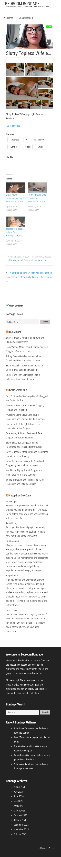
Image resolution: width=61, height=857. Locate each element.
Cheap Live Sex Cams (20, 495)
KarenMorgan (12, 540)
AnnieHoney (11, 523)
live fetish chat (13, 125)
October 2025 (20, 834)
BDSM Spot (15, 332)
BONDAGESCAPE (18, 390)
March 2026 (19, 810)
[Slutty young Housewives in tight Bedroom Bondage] (15, 187)
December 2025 (21, 824)
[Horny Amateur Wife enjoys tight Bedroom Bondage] (37, 187)
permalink (42, 260)
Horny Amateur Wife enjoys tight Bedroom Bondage (37, 198)
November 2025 (21, 829)
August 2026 (19, 787)
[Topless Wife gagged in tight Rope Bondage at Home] (15, 222)
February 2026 (20, 815)
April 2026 (18, 805)
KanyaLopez (12, 501)
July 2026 (18, 791)
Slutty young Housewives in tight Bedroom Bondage (15, 198)
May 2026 (18, 801)
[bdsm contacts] (14, 305)
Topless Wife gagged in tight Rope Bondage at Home (15, 232)
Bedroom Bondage (22, 3)
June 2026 (19, 796)
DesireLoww (12, 610)
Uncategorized (16, 260)
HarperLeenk (12, 575)
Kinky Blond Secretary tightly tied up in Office (30, 272)
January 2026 (20, 820)
